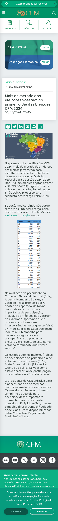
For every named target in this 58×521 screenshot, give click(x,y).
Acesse (45, 47)
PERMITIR (42, 511)
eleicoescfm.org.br (17, 215)
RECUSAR (16, 511)
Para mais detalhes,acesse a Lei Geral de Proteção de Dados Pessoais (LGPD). (29, 500)
